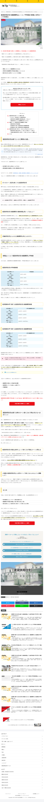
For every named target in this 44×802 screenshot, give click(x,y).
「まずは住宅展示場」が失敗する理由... (22, 550)
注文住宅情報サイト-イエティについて (22, 795)
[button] (41, 374)
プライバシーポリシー (22, 793)
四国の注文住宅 (5, 785)
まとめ (10, 133)
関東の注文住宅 (5, 774)
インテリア (4, 763)
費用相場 (3, 746)
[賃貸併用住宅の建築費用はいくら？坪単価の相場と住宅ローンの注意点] (27, 430)
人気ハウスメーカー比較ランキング (22, 544)
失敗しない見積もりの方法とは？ (22, 556)
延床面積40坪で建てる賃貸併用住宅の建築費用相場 (19, 127)
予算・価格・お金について (7, 741)
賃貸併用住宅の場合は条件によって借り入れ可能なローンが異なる (22, 130)
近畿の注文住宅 (5, 779)
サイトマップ (8, 793)
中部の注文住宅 (5, 777)
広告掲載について (36, 793)
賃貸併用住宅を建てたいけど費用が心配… (17, 115)
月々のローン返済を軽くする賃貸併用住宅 (18, 117)
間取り (3, 749)
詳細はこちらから (22, 104)
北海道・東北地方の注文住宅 (8, 771)
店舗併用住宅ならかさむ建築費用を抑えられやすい (19, 120)
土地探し (3, 754)
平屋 (2, 752)
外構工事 (3, 760)
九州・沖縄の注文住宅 (6, 787)
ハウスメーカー (5, 736)
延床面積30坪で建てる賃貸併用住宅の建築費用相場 (19, 125)
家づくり (3, 744)
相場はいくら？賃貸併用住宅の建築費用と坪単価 (18, 122)
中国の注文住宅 (5, 782)
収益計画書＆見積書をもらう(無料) (22, 403)
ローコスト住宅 (5, 738)
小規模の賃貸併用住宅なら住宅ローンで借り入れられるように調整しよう (23, 132)
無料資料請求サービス (6, 765)
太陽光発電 (4, 757)
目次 (20, 113)
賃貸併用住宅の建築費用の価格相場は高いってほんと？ (20, 119)
